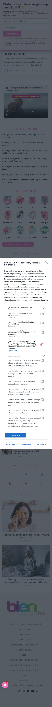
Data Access (26, 444)
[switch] (42, 314)
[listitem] (26, 308)
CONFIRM (15, 435)
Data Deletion (11, 444)
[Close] (47, 263)
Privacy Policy (40, 444)
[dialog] (26, 353)
